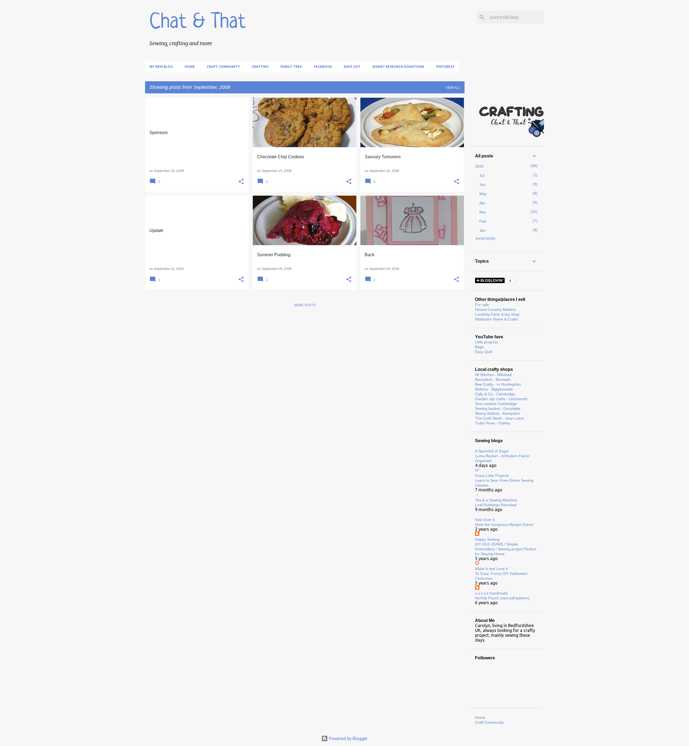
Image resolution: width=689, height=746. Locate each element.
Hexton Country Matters (495, 309)
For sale (482, 304)
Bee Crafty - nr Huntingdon (498, 384)
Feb (482, 221)
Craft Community (489, 722)
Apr (482, 203)
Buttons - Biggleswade (494, 389)
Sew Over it (485, 520)
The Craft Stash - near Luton (499, 418)
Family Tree (291, 66)
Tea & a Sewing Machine (496, 500)
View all (453, 88)
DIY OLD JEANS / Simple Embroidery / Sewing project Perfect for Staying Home (505, 549)
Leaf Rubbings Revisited (495, 505)
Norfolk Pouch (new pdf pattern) (502, 598)
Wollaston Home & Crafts (496, 319)
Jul (481, 175)
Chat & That (197, 22)
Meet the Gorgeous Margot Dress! (504, 524)
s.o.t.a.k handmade (491, 593)
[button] (241, 181)
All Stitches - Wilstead (493, 374)
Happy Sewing (487, 539)
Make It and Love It (491, 568)
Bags (479, 347)
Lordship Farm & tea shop (497, 314)
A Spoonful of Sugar (492, 451)
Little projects (486, 342)
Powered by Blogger (348, 738)
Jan (482, 230)
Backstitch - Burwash (493, 379)
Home (190, 66)
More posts (304, 305)
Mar (482, 212)
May (483, 194)
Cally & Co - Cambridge (495, 394)
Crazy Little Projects (492, 475)
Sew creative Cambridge (496, 404)
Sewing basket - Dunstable (498, 408)
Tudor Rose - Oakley (492, 423)
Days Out (352, 66)
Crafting (260, 66)
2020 (479, 166)
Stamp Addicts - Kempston (497, 413)
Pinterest (445, 66)
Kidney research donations (398, 66)
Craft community (223, 66)
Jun (482, 184)
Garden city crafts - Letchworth (501, 399)
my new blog (161, 66)
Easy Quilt (483, 352)
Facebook (323, 66)
